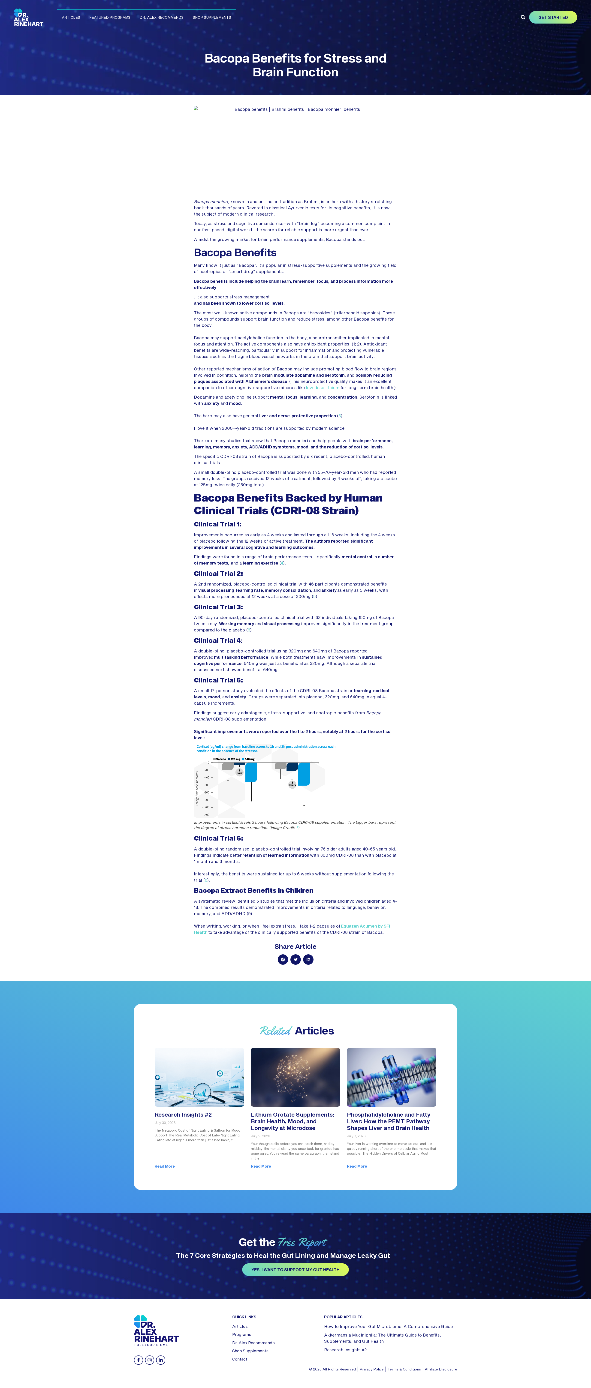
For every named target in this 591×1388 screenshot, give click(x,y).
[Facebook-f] (138, 1360)
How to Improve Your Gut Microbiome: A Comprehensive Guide (388, 1326)
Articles (71, 17)
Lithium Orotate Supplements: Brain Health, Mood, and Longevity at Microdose (292, 1121)
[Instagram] (149, 1360)
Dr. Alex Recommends (162, 17)
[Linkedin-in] (160, 1360)
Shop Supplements (212, 17)
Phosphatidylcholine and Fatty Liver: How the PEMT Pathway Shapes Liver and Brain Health (388, 1121)
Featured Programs (109, 17)
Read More (165, 1166)
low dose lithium (322, 387)
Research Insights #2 (183, 1114)
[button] (523, 17)
